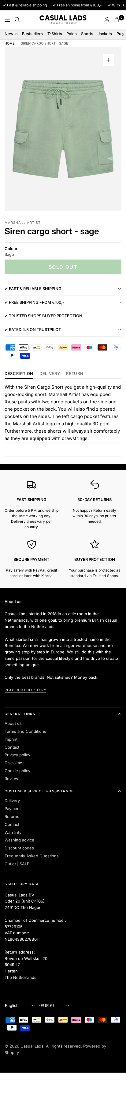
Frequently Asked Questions (32, 855)
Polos (71, 33)
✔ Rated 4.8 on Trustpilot (33, 329)
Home (10, 43)
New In (11, 33)
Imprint (11, 739)
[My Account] (107, 19)
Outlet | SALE (17, 863)
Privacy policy (17, 754)
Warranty (13, 832)
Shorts (87, 33)
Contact (12, 747)
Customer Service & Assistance (39, 791)
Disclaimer (14, 762)
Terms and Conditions (25, 731)
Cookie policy (17, 770)
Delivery (49, 374)
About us (13, 723)
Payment (13, 808)
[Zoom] (108, 60)
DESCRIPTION (19, 374)
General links (20, 714)
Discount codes (19, 847)
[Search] (17, 19)
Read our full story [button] (25, 690)
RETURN (74, 374)
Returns (12, 816)
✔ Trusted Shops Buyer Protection (43, 315)
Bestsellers (32, 33)
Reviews (12, 778)
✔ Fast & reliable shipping (33, 288)
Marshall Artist (23, 222)
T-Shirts (54, 33)
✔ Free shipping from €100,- (34, 302)
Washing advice (19, 840)
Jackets (105, 33)
